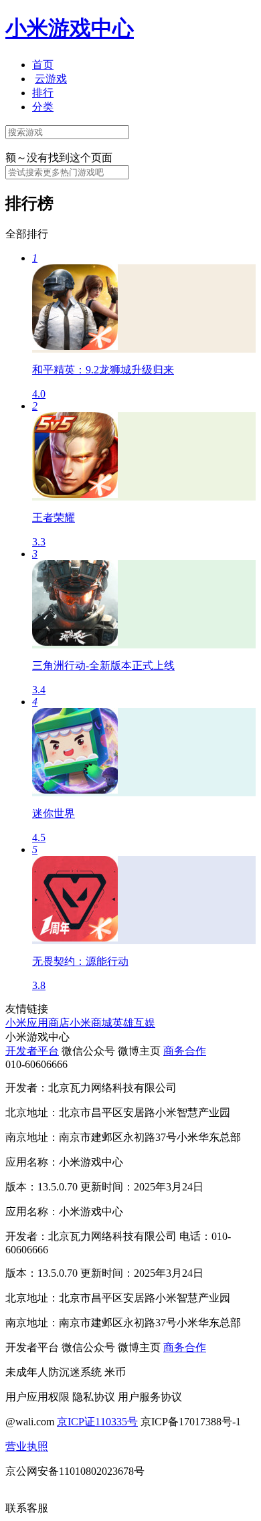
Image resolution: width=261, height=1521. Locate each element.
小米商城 (91, 1022)
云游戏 (51, 78)
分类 (43, 106)
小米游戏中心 (69, 28)
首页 (43, 64)
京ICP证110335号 (97, 1421)
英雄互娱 (133, 1022)
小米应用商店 (37, 1022)
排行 (43, 92)
